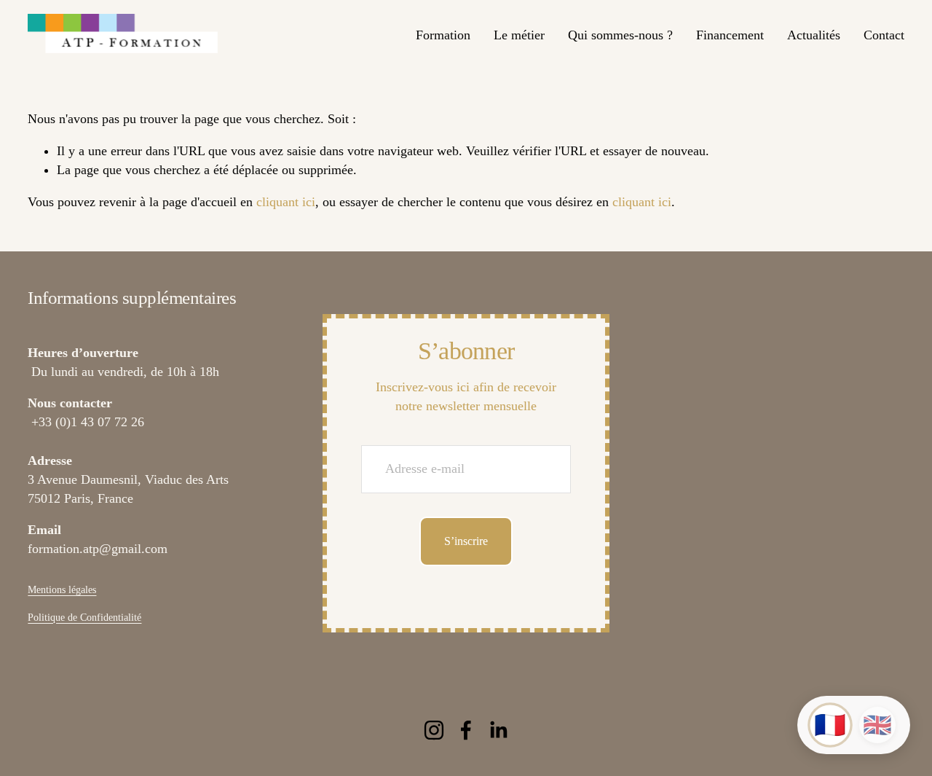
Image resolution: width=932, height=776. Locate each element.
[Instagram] (434, 730)
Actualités (813, 35)
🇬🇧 (877, 725)
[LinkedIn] (498, 730)
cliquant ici (285, 202)
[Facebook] (466, 730)
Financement (730, 35)
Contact (884, 35)
